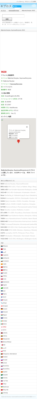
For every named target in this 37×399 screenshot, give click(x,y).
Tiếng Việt (5, 390)
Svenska (5, 378)
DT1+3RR (4, 212)
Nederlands (6, 282)
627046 (3, 207)
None (2, 195)
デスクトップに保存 (30, 1)
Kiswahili (5, 375)
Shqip (4, 249)
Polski (4, 351)
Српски (5, 363)
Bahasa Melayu (7, 342)
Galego (5, 303)
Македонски (6, 339)
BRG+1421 (4, 186)
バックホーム (20, 1)
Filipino (5, 294)
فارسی (4, 348)
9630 (2, 184)
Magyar (5, 315)
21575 (3, 233)
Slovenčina (6, 366)
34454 (3, 201)
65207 (3, 236)
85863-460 (4, 221)
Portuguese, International (10, 354)
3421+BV (4, 192)
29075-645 (4, 215)
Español (5, 372)
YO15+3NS (4, 239)
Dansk (4, 279)
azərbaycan (6, 258)
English (5, 285)
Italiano (5, 324)
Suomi (4, 297)
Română (5, 357)
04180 (3, 204)
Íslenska (5, 318)
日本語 (4, 327)
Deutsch (5, 309)
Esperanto (5, 288)
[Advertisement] (18, 50)
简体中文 (5, 267)
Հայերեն (5, 255)
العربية (4, 252)
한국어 (4, 330)
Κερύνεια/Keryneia (14, 10)
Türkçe (4, 384)
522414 (3, 198)
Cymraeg (5, 393)
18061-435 (4, 189)
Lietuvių (5, 336)
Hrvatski (5, 273)
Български (6, 261)
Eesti (4, 291)
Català (4, 264)
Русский (5, 360)
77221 (3, 224)
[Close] (26, 126)
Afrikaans (5, 246)
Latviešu (5, 333)
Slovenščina (6, 369)
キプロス (6, 6)
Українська (6, 387)
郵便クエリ (18, 6)
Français (5, 300)
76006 (3, 218)
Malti (4, 345)
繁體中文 (5, 270)
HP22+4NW (4, 230)
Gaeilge (5, 321)
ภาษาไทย (5, 381)
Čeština (5, 276)
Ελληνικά (5, 312)
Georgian (5, 306)
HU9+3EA (4, 227)
